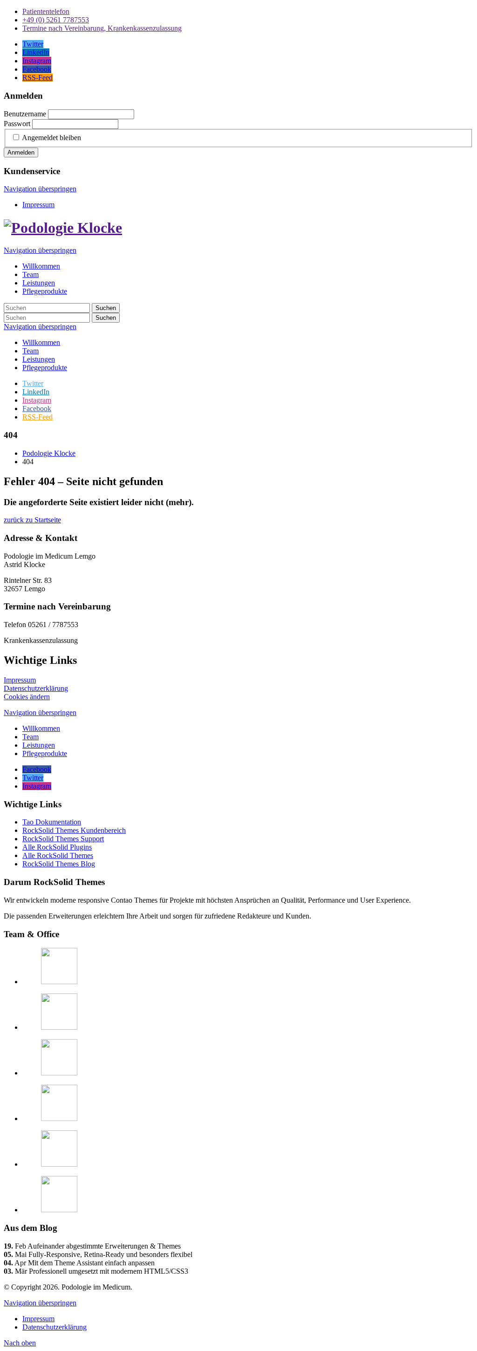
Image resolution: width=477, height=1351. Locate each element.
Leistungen (38, 359)
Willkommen (41, 342)
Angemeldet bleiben (51, 138)
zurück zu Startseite (32, 520)
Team (30, 351)
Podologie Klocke (48, 453)
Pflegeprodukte (44, 368)
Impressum (38, 205)
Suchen (105, 307)
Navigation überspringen (40, 189)
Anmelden (20, 152)
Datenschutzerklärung (36, 688)
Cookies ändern (27, 697)
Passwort (17, 124)
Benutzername (25, 114)
